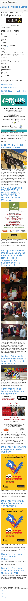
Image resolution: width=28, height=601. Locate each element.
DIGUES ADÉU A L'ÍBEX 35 (13, 92)
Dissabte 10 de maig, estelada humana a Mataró (11, 556)
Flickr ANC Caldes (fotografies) (8, 87)
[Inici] (9, 2)
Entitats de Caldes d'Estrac (13, 6)
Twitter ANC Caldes (5, 86)
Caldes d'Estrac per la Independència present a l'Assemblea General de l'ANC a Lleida (13, 359)
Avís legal (4, 597)
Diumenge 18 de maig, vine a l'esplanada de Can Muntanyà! (12, 503)
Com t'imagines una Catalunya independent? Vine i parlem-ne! (13, 391)
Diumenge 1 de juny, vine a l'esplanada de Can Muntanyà (13, 449)
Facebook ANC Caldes (6, 84)
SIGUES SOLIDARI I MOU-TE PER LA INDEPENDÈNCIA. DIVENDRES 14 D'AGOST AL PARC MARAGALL (11, 194)
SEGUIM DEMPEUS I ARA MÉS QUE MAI (12, 146)
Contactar (4, 591)
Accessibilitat (5, 594)
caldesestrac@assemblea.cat (8, 47)
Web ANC (3, 83)
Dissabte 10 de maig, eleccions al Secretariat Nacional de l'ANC (12, 570)
